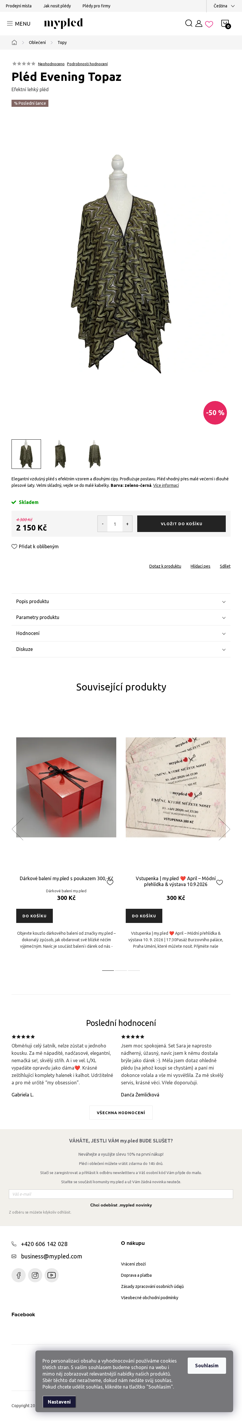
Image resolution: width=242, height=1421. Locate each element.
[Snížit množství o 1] (102, 524)
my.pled (35, 1275)
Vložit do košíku (181, 524)
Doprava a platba (136, 1275)
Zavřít (44, 564)
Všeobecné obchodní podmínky (149, 1297)
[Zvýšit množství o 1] (127, 524)
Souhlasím (207, 1365)
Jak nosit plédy (57, 6)
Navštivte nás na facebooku (19, 1275)
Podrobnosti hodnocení (87, 64)
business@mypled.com (51, 1256)
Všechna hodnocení (121, 1113)
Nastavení (59, 1401)
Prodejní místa (19, 6)
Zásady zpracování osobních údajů (152, 1286)
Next (224, 829)
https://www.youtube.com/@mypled (52, 1275)
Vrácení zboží (133, 1264)
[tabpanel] (66, 835)
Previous (17, 829)
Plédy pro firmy (96, 6)
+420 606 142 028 (44, 1243)
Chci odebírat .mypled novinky (121, 1205)
